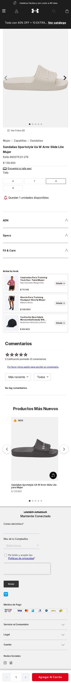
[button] (35, 130)
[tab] (29, 501)
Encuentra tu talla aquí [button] (19, 168)
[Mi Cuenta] (16, 11)
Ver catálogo (57, 22)
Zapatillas (20, 140)
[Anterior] (7, 449)
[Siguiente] (64, 449)
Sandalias (36, 140)
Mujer (6, 140)
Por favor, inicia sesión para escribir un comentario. (33, 367)
